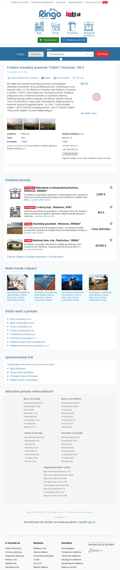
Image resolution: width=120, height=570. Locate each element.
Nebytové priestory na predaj (27, 341)
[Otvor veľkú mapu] (96, 97)
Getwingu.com (60, 517)
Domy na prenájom (22, 330)
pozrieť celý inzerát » (40, 199)
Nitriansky (28, 413)
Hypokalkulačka (75, 2)
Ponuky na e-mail (96, 2)
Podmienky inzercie (54, 512)
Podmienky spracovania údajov (80, 512)
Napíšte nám (11, 563)
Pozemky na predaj (22, 334)
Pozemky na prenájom (23, 338)
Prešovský (28, 416)
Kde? (49, 49)
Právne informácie (13, 548)
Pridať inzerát (50, 39)
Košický (27, 409)
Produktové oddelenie (71, 552)
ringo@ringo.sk (86, 522)
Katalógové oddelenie (71, 559)
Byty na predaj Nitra (52, 488)
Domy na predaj (21, 326)
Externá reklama (40, 552)
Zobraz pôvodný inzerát (18, 145)
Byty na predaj (20, 319)
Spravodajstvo (68, 548)
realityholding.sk (70, 145)
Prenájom (36, 54)
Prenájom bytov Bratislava (24, 376)
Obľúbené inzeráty (20, 2)
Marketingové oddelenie (72, 563)
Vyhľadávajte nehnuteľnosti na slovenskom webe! (31, 364)
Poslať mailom (61, 77)
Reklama (38, 542)
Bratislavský (29, 406)
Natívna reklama (40, 567)
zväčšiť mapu (89, 113)
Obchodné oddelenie (71, 556)
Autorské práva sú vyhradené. (101, 544)
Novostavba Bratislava (22, 372)
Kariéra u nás (11, 559)
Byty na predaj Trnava (53, 495)
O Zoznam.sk (12, 542)
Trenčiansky (29, 420)
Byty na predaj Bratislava (55, 471)
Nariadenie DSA (12, 567)
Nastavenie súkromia (14, 556)
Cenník (36, 559)
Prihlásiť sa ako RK (75, 39)
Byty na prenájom (22, 322)
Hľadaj (102, 54)
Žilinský (27, 427)
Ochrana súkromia (13, 552)
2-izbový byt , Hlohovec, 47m (48, 207)
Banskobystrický (31, 403)
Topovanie (61, 2)
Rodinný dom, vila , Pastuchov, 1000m (52, 240)
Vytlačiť (46, 77)
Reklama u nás (39, 548)
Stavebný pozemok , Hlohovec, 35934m (53, 223)
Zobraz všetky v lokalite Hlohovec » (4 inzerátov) (35, 256)
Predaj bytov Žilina (52, 492)
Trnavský (28, 423)
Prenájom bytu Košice (53, 481)
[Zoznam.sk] (96, 551)
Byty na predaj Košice (53, 478)
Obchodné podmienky (43, 556)
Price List (37, 563)
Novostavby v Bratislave (54, 485)
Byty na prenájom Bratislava (56, 475)
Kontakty (67, 542)
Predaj (20, 54)
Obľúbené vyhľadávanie (42, 2)
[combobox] (70, 54)
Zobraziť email (70, 153)
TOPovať (77, 77)
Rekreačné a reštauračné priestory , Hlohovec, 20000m (51, 189)
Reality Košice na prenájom (24, 379)
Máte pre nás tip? (69, 567)
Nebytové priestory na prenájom (29, 345)
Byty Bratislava (18, 368)
